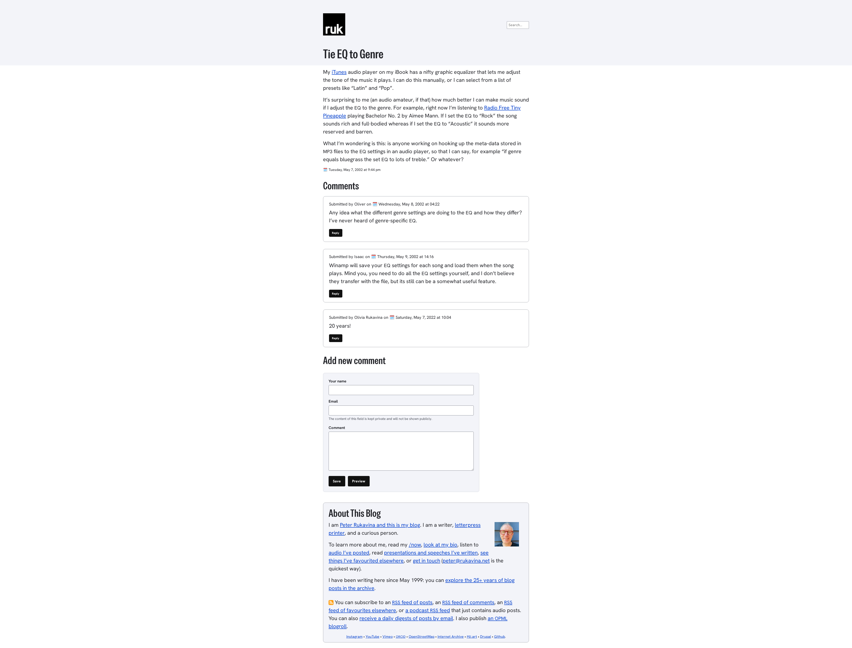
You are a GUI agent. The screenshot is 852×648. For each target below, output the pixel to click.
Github (499, 636)
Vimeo (388, 636)
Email (333, 401)
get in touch (426, 560)
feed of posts (412, 602)
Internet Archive (451, 636)
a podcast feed (427, 610)
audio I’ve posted (349, 552)
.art (472, 636)
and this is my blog (380, 524)
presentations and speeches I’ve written (431, 552)
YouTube (372, 636)
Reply (335, 233)
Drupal (485, 636)
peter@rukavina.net (466, 560)
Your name (337, 381)
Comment (337, 427)
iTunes (339, 72)
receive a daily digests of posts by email (406, 618)
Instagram (354, 636)
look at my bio (440, 544)
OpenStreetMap (421, 636)
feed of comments (468, 602)
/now (415, 544)
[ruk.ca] (426, 24)
